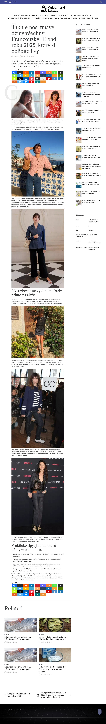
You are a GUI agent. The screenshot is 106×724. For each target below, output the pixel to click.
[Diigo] (54, 78)
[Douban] (60, 75)
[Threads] (20, 78)
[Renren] (26, 78)
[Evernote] (14, 75)
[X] (20, 72)
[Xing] (37, 81)
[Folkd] (49, 75)
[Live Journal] (43, 78)
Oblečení (17, 15)
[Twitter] (20, 81)
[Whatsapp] (54, 72)
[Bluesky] (26, 81)
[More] (43, 81)
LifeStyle (7, 634)
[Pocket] (31, 78)
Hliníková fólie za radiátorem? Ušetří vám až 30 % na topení (18, 638)
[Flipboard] (49, 78)
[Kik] (60, 72)
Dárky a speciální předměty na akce (50, 15)
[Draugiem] (37, 75)
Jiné (91, 15)
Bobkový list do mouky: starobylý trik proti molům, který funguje (53, 638)
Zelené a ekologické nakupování (82, 18)
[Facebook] (14, 72)
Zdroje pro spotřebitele (29, 15)
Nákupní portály (47, 18)
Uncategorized (65, 18)
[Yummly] (14, 594)
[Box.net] (60, 78)
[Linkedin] (31, 72)
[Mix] (49, 72)
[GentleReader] (31, 75)
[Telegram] (20, 75)
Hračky (38, 18)
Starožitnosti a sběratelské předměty (75, 15)
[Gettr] (31, 81)
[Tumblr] (43, 75)
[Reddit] (26, 72)
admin (23, 56)
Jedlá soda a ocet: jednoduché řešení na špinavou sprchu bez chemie (52, 669)
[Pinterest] (37, 72)
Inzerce (56, 18)
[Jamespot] (54, 75)
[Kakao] (26, 75)
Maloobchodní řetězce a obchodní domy (21, 18)
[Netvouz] (14, 78)
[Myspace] (37, 78)
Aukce (96, 18)
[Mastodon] (43, 72)
